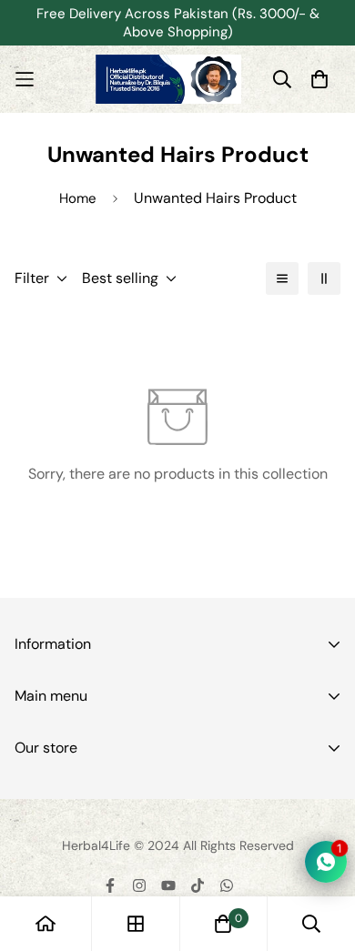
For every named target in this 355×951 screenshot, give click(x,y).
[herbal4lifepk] (168, 79)
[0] (223, 924)
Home (77, 198)
